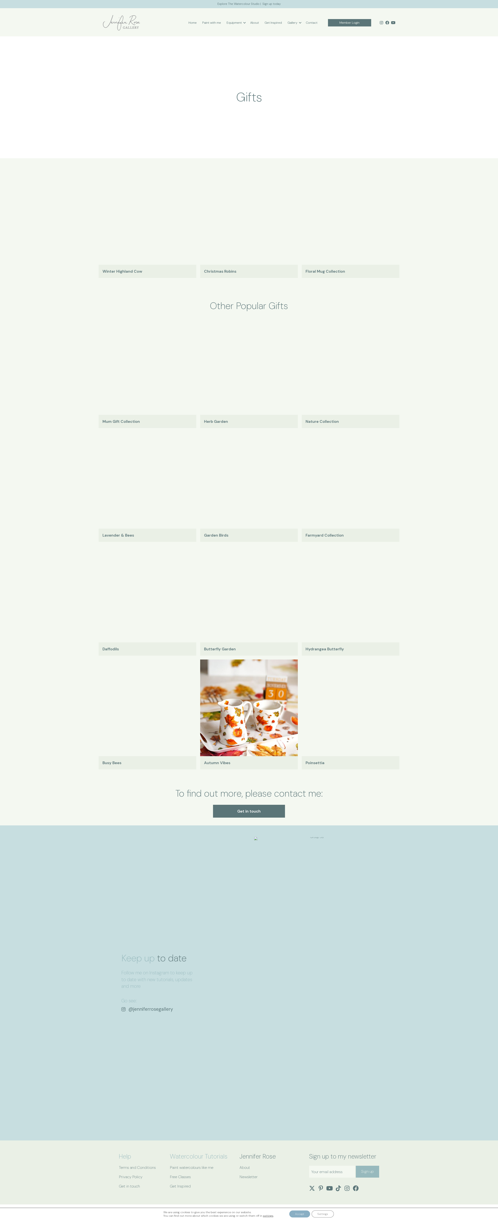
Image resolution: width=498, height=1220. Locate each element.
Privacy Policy (130, 1176)
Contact (311, 23)
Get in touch (129, 1186)
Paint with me (211, 23)
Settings (322, 1214)
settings (268, 1215)
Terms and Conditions (137, 1167)
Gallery (292, 23)
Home (193, 23)
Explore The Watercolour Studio (238, 4)
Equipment (234, 23)
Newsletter (248, 1176)
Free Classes (180, 1176)
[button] (244, 22)
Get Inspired (273, 23)
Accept (299, 1214)
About (254, 23)
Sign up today (271, 4)
